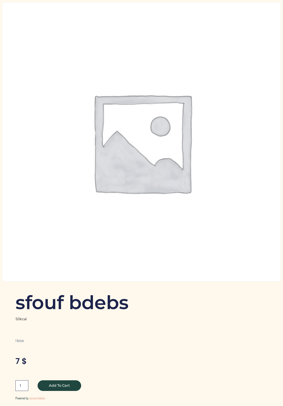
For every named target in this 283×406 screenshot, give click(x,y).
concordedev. (37, 398)
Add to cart (59, 385)
